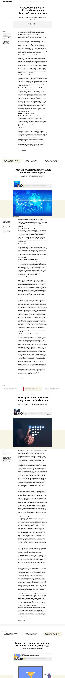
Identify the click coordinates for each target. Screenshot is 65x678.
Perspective (27, 1)
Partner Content (38, 1)
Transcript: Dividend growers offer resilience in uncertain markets (52, 161)
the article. (24, 620)
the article (23, 150)
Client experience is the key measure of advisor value (7, 231)
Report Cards (32, 1)
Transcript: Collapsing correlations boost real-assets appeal (7, 34)
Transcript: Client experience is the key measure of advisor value (31, 161)
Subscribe (57, 1)
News (22, 1)
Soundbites (32, 394)
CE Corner (43, 1)
